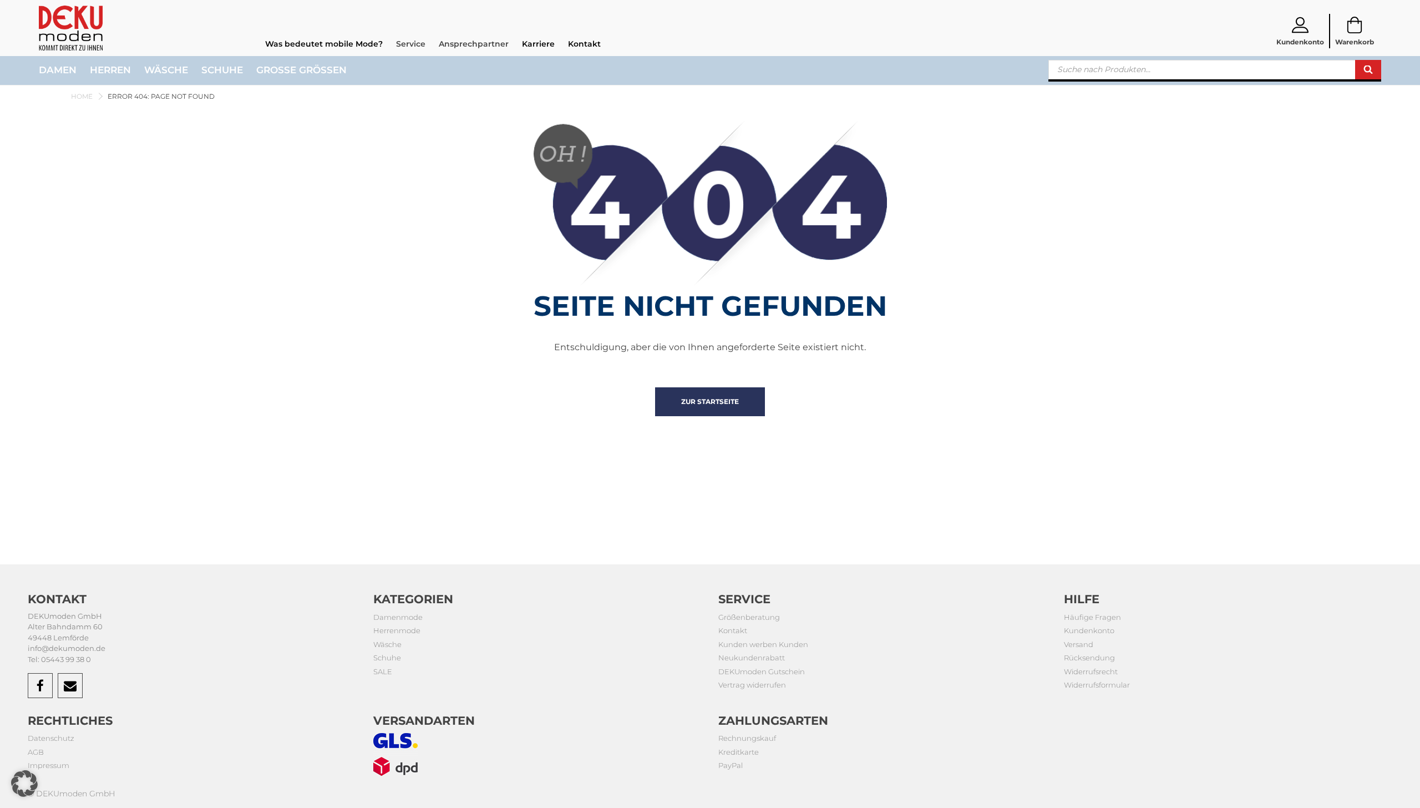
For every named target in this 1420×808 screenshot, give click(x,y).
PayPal (730, 765)
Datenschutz (51, 738)
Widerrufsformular (1097, 684)
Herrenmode (396, 630)
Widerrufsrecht (1091, 671)
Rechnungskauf (747, 738)
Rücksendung (1089, 657)
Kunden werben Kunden (763, 644)
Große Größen (301, 69)
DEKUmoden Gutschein (761, 671)
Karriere (538, 44)
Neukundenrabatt (751, 657)
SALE (382, 671)
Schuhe (222, 69)
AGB (36, 752)
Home (82, 96)
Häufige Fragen (1092, 617)
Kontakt (584, 44)
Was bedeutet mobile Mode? (324, 44)
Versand (1078, 644)
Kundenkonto (1089, 630)
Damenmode (398, 617)
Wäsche (166, 69)
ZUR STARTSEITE (710, 401)
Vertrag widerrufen (752, 684)
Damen (58, 69)
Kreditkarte (738, 752)
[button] (24, 783)
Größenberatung (749, 617)
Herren (110, 69)
